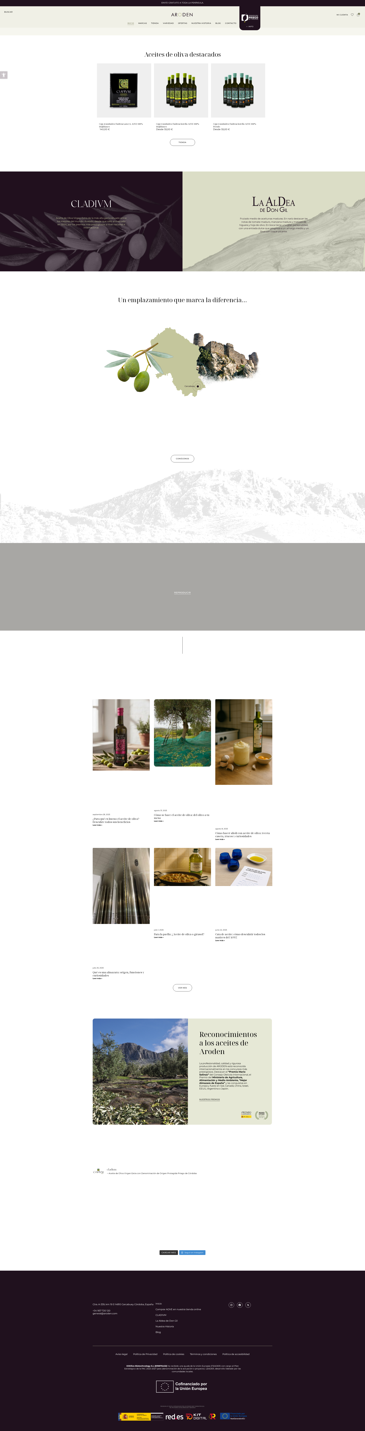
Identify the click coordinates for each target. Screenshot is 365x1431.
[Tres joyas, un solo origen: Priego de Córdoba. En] (182, 1231)
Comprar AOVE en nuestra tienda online (178, 1309)
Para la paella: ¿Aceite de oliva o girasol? (179, 934)
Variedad (168, 23)
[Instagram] (231, 1305)
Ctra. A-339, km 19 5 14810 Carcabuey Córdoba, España (123, 1304)
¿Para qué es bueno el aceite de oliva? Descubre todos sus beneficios (116, 820)
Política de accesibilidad (236, 1354)
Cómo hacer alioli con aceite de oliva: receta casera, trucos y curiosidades (242, 834)
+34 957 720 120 (101, 1310)
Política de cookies (173, 1354)
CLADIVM (161, 1315)
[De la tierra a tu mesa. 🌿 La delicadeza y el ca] (122, 1231)
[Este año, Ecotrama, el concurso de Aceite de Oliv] (242, 1231)
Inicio (130, 23)
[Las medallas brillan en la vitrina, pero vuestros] (122, 1196)
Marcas (142, 23)
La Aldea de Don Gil (167, 1320)
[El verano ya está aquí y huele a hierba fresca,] (182, 1196)
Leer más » (97, 825)
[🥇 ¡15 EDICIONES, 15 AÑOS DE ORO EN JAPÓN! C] (242, 1196)
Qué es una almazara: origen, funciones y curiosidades (118, 974)
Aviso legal (121, 1354)
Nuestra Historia (201, 23)
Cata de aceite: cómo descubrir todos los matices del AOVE (240, 936)
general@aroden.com (105, 1313)
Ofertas (182, 23)
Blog (218, 23)
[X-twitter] (248, 1305)
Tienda (155, 23)
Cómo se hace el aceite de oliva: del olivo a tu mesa (181, 816)
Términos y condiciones (203, 1354)
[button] (8, 12)
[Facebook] (239, 1305)
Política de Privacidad (145, 1354)
